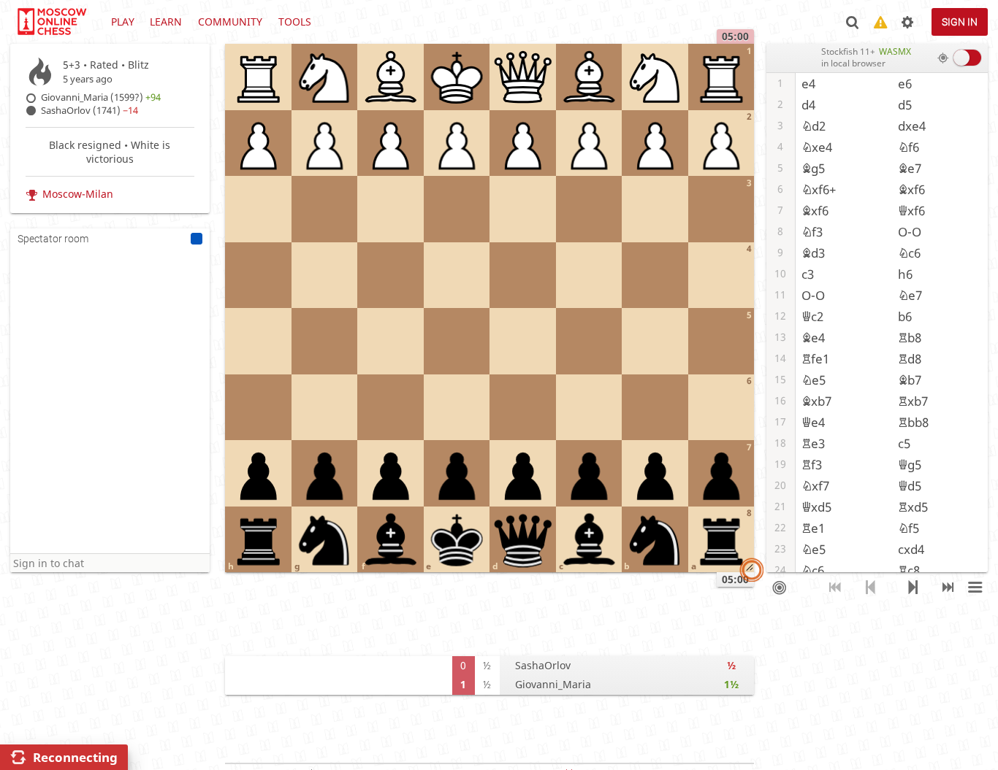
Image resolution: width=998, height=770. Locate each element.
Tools (294, 21)
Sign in (960, 22)
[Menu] (975, 587)
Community (230, 21)
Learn (166, 21)
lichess (51, 22)
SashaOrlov (543, 665)
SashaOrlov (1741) (89, 110)
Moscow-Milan (77, 194)
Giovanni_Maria (553, 684)
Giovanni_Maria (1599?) (101, 97)
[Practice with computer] (779, 587)
